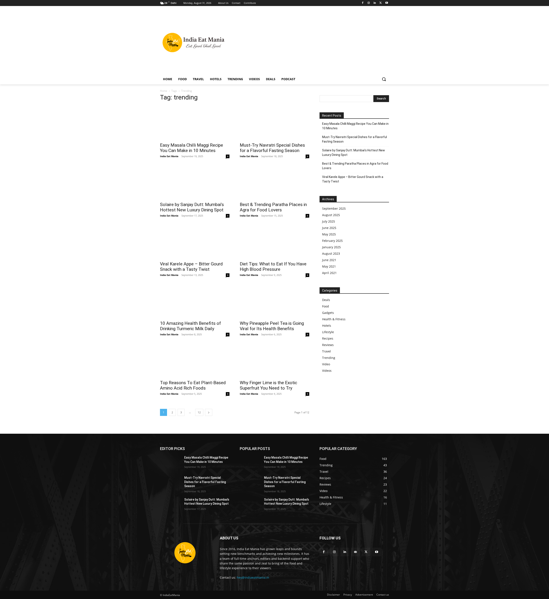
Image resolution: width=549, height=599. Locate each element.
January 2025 (331, 247)
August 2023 (331, 253)
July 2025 (328, 221)
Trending (328, 358)
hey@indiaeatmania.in (253, 577)
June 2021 (329, 260)
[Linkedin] (374, 3)
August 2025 (331, 215)
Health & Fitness (333, 319)
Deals (326, 300)
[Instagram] (368, 3)
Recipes (327, 338)
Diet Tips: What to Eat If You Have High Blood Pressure (273, 266)
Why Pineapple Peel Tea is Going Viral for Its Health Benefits (272, 326)
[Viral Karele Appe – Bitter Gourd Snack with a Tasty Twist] (194, 241)
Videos (327, 371)
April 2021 (329, 273)
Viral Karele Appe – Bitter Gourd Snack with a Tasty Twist (191, 266)
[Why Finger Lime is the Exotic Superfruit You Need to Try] (274, 360)
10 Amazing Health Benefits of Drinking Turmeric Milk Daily (190, 326)
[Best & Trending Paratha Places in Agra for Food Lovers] (274, 182)
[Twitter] (380, 3)
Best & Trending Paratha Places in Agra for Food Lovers (273, 207)
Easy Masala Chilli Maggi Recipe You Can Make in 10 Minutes (191, 148)
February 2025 (332, 241)
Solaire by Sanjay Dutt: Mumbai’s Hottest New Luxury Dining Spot (192, 207)
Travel (326, 351)
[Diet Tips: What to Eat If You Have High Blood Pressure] (274, 241)
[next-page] (208, 412)
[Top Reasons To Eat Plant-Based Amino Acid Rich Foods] (194, 360)
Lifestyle (328, 332)
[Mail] (355, 552)
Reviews (328, 345)
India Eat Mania (169, 156)
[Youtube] (386, 3)
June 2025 (329, 228)
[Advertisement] (309, 42)
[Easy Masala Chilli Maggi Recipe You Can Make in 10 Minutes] (194, 122)
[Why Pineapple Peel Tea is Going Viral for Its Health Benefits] (274, 301)
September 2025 (334, 208)
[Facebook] (362, 3)
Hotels (326, 326)
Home (163, 91)
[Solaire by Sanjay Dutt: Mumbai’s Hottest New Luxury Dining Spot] (194, 182)
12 (199, 412)
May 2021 (329, 266)
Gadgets (328, 313)
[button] (384, 79)
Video (326, 364)
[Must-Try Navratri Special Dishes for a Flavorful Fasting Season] (274, 122)
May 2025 (329, 234)
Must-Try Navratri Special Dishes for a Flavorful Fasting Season (272, 148)
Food (325, 306)
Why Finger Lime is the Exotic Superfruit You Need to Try (268, 385)
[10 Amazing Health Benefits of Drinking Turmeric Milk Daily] (194, 301)
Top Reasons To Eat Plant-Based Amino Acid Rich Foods (193, 385)
